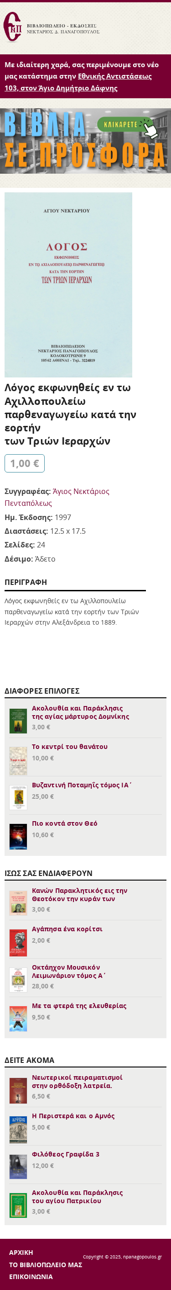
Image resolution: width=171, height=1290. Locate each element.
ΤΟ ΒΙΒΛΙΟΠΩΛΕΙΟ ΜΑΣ (45, 1264)
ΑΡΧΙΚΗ (21, 1252)
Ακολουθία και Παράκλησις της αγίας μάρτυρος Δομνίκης (80, 712)
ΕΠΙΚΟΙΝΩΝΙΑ (31, 1276)
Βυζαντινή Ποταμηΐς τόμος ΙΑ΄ (82, 784)
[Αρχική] (12, 42)
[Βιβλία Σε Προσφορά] (85, 171)
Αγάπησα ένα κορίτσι (67, 928)
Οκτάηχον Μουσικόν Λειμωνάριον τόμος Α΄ (69, 971)
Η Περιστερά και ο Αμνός (73, 1115)
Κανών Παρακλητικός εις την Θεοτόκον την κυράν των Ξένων (80, 898)
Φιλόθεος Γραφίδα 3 (65, 1154)
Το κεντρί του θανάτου (70, 746)
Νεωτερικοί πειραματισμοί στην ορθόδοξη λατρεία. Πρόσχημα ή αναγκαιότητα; (77, 1085)
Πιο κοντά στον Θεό (65, 823)
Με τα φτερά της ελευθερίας (79, 1005)
